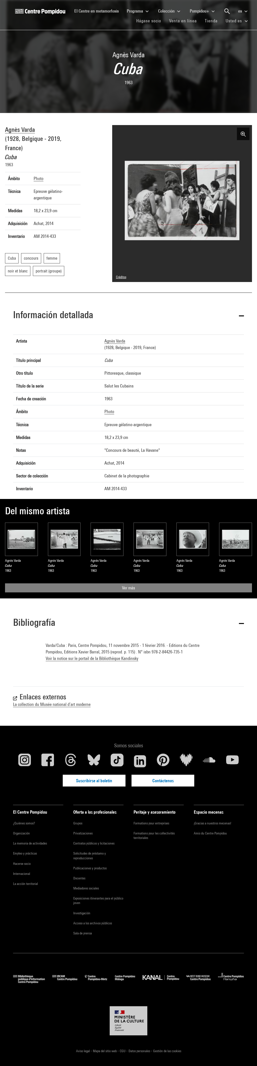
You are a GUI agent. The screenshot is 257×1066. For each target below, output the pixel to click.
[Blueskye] (93, 761)
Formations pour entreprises (151, 823)
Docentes (79, 878)
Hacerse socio (22, 864)
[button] (128, 315)
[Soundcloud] (209, 761)
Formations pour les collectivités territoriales (154, 835)
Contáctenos (163, 780)
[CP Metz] (100, 981)
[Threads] (70, 761)
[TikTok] (116, 761)
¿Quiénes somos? (24, 823)
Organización (21, 833)
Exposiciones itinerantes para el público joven (98, 900)
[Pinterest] (163, 761)
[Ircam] (68, 981)
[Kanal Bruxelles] (164, 981)
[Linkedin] (140, 761)
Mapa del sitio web (105, 1051)
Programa (135, 11)
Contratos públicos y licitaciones (93, 843)
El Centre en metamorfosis (98, 11)
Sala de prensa (82, 933)
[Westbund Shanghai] (202, 981)
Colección (167, 11)
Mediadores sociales (86, 888)
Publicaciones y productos (90, 868)
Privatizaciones (83, 833)
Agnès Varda (20, 129)
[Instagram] (24, 761)
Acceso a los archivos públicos (92, 923)
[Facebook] (47, 761)
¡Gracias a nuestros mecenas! (212, 823)
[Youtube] (232, 761)
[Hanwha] (231, 981)
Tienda (213, 20)
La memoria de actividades (30, 843)
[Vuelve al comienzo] (245, 1054)
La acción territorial (25, 884)
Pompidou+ (200, 11)
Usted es (234, 20)
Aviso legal (83, 1051)
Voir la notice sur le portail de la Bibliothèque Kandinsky (92, 658)
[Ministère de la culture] (128, 1020)
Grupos (77, 823)
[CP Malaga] (129, 981)
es (240, 11)
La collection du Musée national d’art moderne (52, 704)
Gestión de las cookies (167, 1051)
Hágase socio (150, 20)
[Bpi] (32, 981)
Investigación (81, 913)
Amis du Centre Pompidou (210, 833)
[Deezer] (186, 761)
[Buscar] (227, 11)
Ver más (128, 587)
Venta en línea (183, 20)
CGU (123, 1051)
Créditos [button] (121, 277)
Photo (38, 178)
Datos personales (139, 1051)
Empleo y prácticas (25, 853)
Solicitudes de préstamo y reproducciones (89, 855)
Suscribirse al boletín (94, 780)
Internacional (21, 874)
